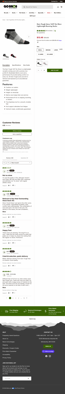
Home (4, 19)
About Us (5, 338)
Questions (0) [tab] (24, 158)
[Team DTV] (45, 63)
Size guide (59, 49)
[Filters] (8, 162)
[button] (61, 7)
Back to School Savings (10, 1)
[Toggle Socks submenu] (17, 13)
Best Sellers (57, 13)
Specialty (40, 13)
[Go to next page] (27, 298)
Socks (13, 13)
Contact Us (54, 1)
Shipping (5, 345)
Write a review (17, 131)
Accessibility (6, 354)
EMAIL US (48, 346)
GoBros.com (9, 388)
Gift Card (32, 16)
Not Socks (22, 13)
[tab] (6, 65)
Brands (6, 13)
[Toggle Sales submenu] (51, 13)
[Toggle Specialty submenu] (45, 13)
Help (61, 1)
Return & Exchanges (9, 342)
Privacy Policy (7, 357)
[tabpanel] (17, 89)
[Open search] (4, 162)
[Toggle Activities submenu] (35, 13)
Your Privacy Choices (19, 388)
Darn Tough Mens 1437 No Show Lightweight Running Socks (16, 19)
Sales (48, 13)
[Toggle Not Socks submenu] (26, 13)
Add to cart (55, 70)
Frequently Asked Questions (11, 335)
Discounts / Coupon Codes (11, 348)
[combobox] (37, 7)
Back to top (32, 319)
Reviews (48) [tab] (9, 158)
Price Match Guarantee (9, 351)
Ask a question (17, 134)
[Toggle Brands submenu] (9, 13)
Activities (31, 13)
